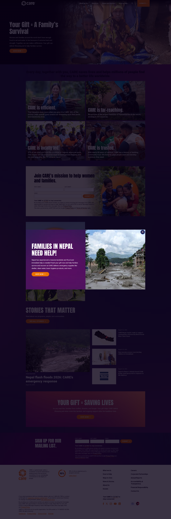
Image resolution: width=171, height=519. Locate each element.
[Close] (143, 232)
